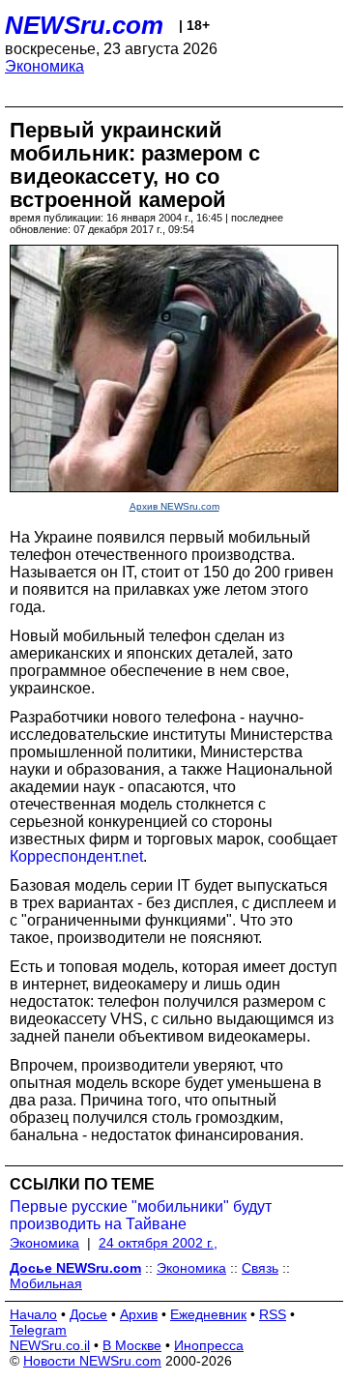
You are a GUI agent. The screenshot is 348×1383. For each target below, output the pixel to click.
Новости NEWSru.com (92, 1360)
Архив (139, 1314)
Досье (88, 1314)
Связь (260, 1268)
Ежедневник (208, 1314)
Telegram (38, 1330)
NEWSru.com (84, 25)
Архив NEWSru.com (174, 506)
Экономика (44, 66)
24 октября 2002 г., (158, 1243)
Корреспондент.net (76, 856)
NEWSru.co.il (50, 1345)
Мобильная (46, 1283)
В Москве (131, 1345)
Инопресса (209, 1345)
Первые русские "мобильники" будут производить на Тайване (141, 1215)
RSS (272, 1314)
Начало (33, 1314)
